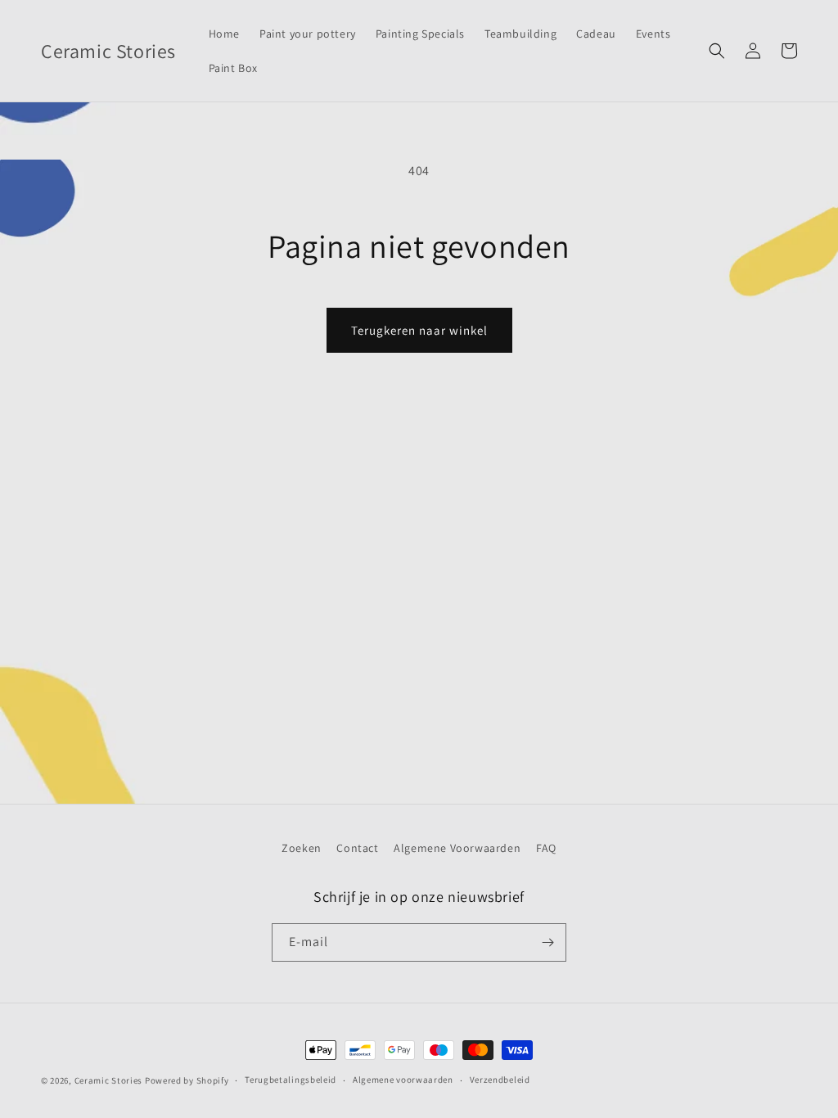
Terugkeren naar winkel (419, 330)
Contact (357, 848)
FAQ (546, 848)
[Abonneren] (547, 942)
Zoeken (302, 848)
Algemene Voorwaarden (457, 848)
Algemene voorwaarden (403, 1079)
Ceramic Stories (108, 1080)
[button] (717, 51)
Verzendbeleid (500, 1079)
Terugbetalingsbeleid (290, 1079)
